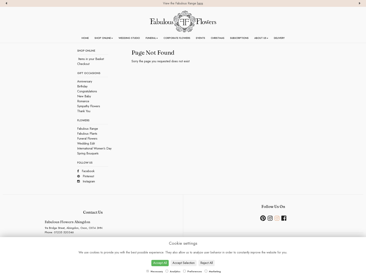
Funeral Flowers (87, 138)
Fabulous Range (87, 128)
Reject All (206, 263)
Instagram (88, 181)
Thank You (83, 111)
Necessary (156, 271)
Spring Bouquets (88, 153)
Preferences (194, 271)
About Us (260, 38)
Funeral (151, 38)
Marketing (214, 271)
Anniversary (84, 81)
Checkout (83, 64)
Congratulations (87, 91)
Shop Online (103, 38)
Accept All (160, 263)
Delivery (279, 38)
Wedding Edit (86, 143)
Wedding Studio (129, 38)
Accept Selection (184, 263)
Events (200, 38)
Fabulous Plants (87, 133)
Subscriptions (239, 38)
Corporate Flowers (177, 38)
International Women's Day (94, 148)
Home (85, 38)
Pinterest (88, 176)
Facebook (88, 171)
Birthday (82, 86)
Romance (83, 101)
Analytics (174, 271)
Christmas (217, 38)
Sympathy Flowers (88, 106)
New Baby (84, 96)
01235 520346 (64, 232)
